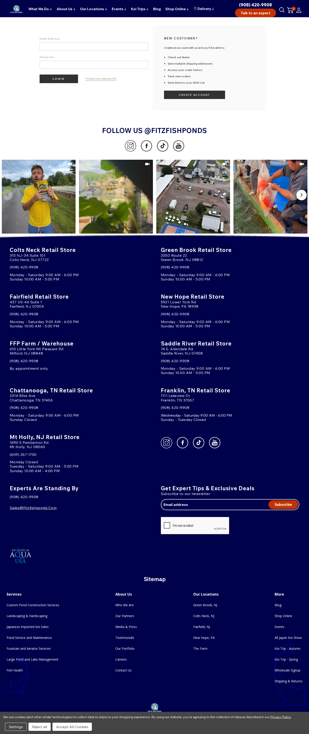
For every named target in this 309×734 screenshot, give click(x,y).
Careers (121, 659)
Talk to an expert (255, 13)
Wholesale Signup (287, 670)
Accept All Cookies (72, 726)
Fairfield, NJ (201, 627)
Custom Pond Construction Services (33, 605)
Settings (16, 726)
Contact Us (123, 670)
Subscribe (283, 504)
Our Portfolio (125, 648)
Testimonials (124, 637)
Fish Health (15, 670)
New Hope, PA (204, 637)
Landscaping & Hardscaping (27, 616)
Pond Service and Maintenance (29, 637)
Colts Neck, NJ (203, 616)
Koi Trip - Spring (286, 659)
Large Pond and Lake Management (32, 659)
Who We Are (124, 605)
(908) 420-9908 (255, 4)
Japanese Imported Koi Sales (28, 627)
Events (279, 627)
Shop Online (283, 616)
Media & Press (126, 627)
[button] (39, 197)
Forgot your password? (101, 78)
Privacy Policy (280, 717)
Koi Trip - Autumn (287, 648)
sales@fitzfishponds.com (33, 507)
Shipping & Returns (288, 681)
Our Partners (124, 616)
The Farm (200, 648)
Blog (278, 605)
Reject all (39, 726)
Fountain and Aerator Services (29, 648)
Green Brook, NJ (205, 605)
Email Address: (50, 38)
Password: (47, 57)
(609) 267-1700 (23, 454)
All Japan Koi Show (288, 637)
